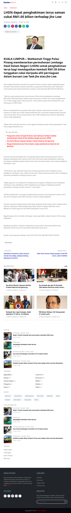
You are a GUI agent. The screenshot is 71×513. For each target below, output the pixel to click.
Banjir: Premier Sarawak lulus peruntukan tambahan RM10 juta (33, 335)
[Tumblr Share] (19, 26)
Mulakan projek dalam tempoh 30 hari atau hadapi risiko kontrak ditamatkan (38, 363)
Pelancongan (16, 342)
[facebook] (52, 2)
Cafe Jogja (7, 453)
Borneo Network (41, 510)
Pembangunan (17, 361)
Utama (27, 333)
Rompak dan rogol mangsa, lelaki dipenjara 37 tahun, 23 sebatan (18, 313)
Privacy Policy (41, 485)
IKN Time (7, 459)
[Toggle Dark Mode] (59, 2)
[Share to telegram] (27, 26)
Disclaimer (40, 480)
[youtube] (16, 496)
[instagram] (55, 2)
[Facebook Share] (5, 26)
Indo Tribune (8, 456)
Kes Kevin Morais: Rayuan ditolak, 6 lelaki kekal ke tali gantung (30, 141)
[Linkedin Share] (16, 26)
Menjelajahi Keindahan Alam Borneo (24, 344)
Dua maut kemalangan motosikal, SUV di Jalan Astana (30, 354)
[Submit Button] (65, 501)
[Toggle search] (62, 2)
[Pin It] (12, 26)
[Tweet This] (8, 26)
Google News (41, 483)
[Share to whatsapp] (23, 26)
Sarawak (22, 333)
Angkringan (8, 450)
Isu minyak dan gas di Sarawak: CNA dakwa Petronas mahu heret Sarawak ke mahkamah (51, 287)
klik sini (9, 485)
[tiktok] (19, 496)
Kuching (27, 351)
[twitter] (12, 496)
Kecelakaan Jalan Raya (19, 351)
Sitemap (39, 477)
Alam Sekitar (16, 333)
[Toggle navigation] (65, 2)
